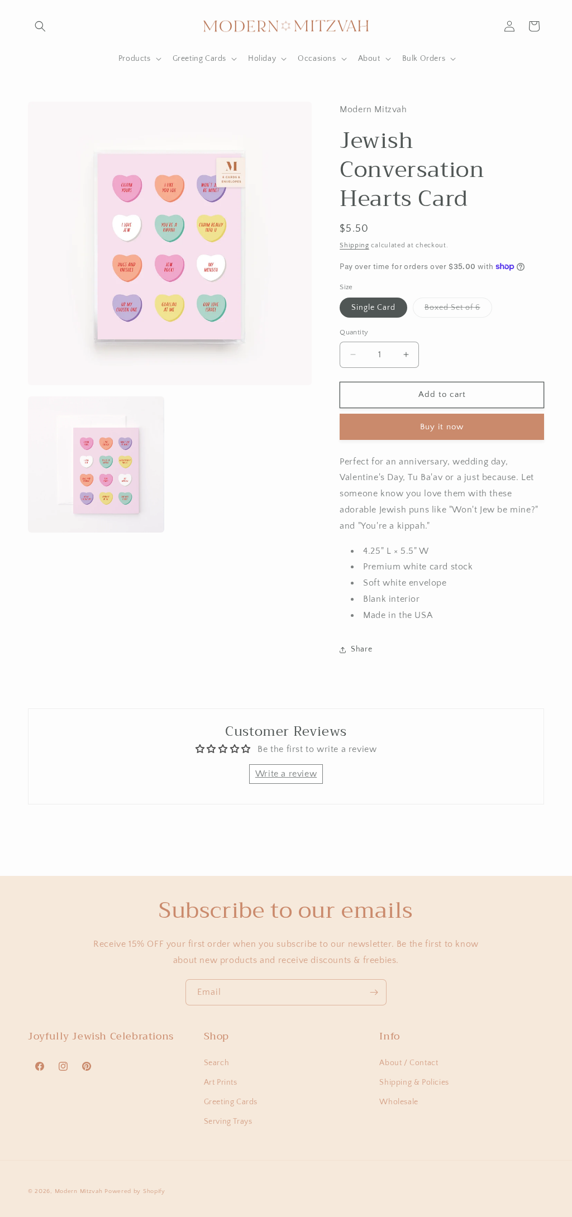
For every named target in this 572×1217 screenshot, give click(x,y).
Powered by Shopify (134, 1191)
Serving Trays (228, 1121)
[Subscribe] (373, 992)
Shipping (354, 245)
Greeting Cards (231, 1102)
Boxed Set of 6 (458, 310)
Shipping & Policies (414, 1082)
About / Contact (408, 1062)
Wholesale (398, 1102)
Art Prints (220, 1082)
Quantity (354, 332)
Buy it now (442, 427)
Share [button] (361, 649)
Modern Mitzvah (79, 1191)
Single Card (373, 307)
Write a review (286, 774)
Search (217, 1062)
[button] (40, 26)
